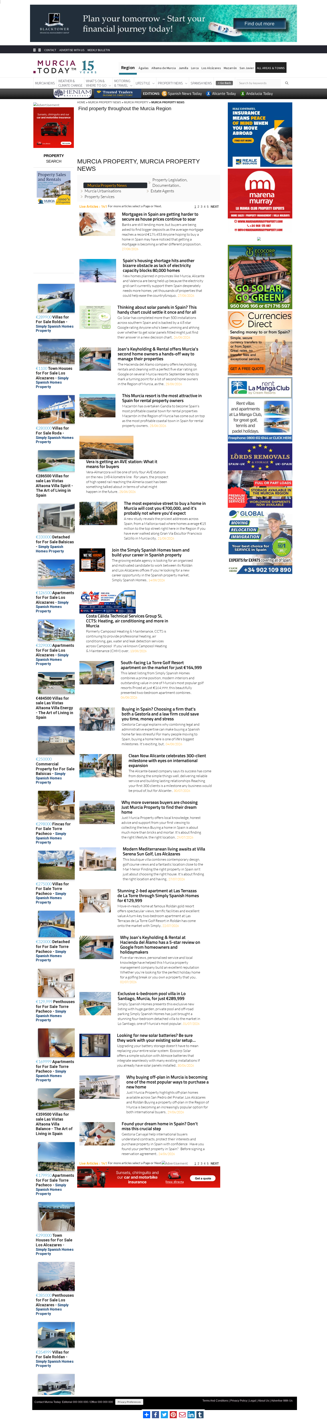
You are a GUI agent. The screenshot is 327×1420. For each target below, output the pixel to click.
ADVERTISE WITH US (71, 50)
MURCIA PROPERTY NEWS (104, 102)
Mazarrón (230, 68)
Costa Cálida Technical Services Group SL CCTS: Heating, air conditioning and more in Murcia (127, 613)
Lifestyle (143, 83)
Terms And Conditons (215, 1400)
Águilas (144, 68)
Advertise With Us (282, 1400)
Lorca (195, 68)
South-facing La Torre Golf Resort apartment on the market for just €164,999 (161, 658)
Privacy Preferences (129, 1402)
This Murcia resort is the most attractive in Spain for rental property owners (162, 391)
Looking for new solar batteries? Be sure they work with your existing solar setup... (156, 1030)
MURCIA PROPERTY (136, 102)
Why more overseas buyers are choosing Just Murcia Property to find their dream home (159, 800)
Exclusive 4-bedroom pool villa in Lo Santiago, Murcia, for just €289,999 (152, 989)
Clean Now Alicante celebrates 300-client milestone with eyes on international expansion (167, 753)
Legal (252, 1400)
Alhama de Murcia (163, 68)
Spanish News (201, 83)
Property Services (100, 189)
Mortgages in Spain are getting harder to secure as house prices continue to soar (160, 209)
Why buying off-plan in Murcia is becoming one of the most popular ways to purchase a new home (167, 1074)
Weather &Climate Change (70, 83)
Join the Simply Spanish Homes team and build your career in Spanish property (151, 545)
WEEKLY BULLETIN (98, 50)
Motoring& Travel (122, 83)
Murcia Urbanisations (103, 183)
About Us (263, 1400)
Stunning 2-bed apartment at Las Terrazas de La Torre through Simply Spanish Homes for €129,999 (158, 888)
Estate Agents (162, 183)
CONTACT (50, 50)
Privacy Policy (238, 1400)
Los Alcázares (211, 68)
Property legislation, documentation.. (170, 175)
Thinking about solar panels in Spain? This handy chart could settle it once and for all (157, 302)
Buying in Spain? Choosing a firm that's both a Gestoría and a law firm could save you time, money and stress (160, 706)
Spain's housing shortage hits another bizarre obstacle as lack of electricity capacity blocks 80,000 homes (158, 258)
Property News (170, 83)
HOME (81, 102)
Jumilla (183, 68)
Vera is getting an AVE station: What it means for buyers (121, 457)
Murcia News (45, 83)
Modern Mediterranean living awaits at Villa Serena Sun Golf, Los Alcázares (164, 844)
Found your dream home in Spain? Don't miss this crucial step (160, 1119)
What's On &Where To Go (96, 83)
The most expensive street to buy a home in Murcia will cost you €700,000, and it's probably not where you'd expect (165, 501)
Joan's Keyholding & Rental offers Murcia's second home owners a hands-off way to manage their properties (158, 346)
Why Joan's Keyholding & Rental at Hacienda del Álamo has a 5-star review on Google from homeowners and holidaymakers (160, 937)
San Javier (247, 68)
